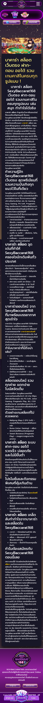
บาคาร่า (25, 123)
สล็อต (7, 564)
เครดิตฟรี (33, 492)
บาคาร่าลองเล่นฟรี (28, 331)
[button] (21, 696)
